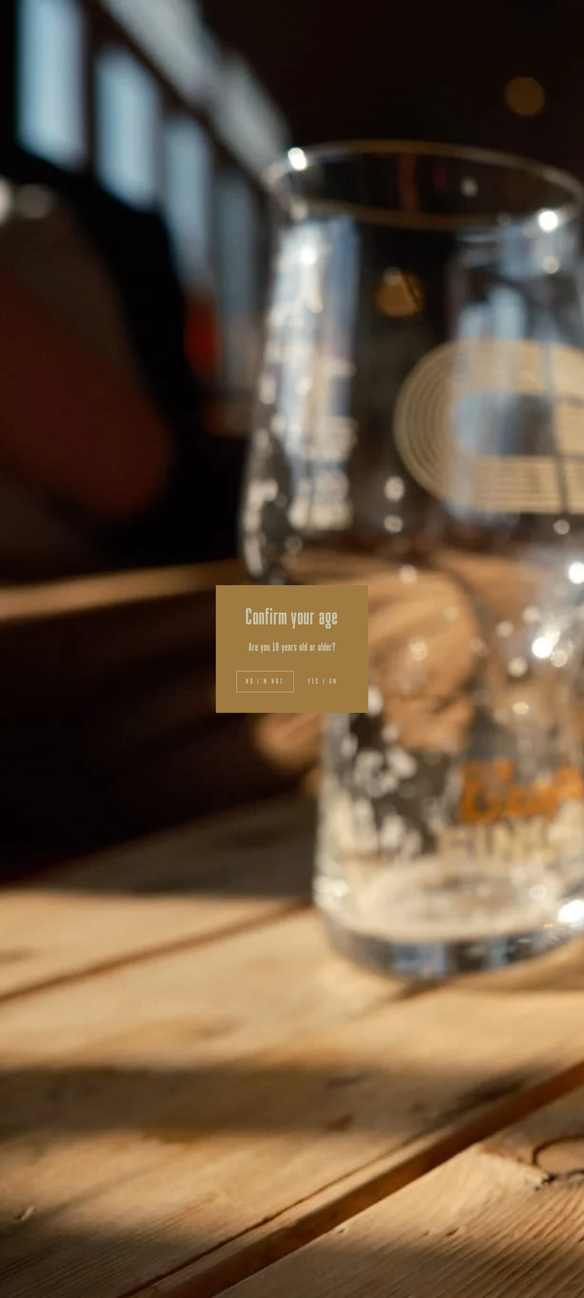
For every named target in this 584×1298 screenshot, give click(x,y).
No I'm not (265, 681)
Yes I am (323, 681)
